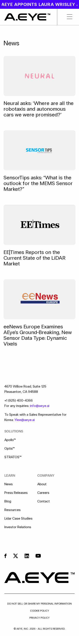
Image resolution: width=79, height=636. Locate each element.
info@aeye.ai (39, 406)
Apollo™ (10, 440)
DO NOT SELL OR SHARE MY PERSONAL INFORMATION (39, 603)
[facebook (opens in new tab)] (5, 556)
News (8, 484)
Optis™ (9, 448)
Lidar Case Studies (18, 518)
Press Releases (16, 492)
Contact (43, 501)
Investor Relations (17, 527)
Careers (43, 492)
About (42, 484)
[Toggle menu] (66, 17)
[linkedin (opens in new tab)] (27, 556)
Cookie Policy (39, 610)
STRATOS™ (13, 457)
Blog (7, 501)
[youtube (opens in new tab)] (38, 556)
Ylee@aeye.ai (24, 420)
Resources (12, 510)
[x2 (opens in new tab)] (15, 556)
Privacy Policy (39, 617)
